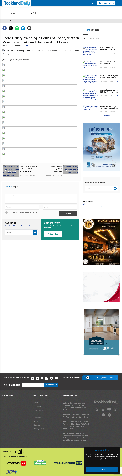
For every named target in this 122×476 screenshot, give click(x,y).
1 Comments (106, 115)
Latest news (94, 39)
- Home (35, 403)
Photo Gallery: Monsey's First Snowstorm (56, 169)
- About (35, 414)
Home (4, 21)
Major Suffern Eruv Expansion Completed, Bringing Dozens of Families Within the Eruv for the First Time (74, 406)
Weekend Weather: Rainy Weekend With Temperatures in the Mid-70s (76, 416)
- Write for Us (38, 417)
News (12, 21)
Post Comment (67, 213)
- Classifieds (37, 406)
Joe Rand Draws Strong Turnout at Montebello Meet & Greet (110, 108)
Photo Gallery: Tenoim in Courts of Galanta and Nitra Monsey (28, 169)
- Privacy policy (38, 429)
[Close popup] (117, 449)
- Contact (36, 425)
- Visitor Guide (38, 410)
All (85, 39)
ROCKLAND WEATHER (37, 12)
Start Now (53, 234)
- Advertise (37, 421)
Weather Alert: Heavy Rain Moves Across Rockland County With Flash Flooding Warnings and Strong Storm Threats (76, 425)
